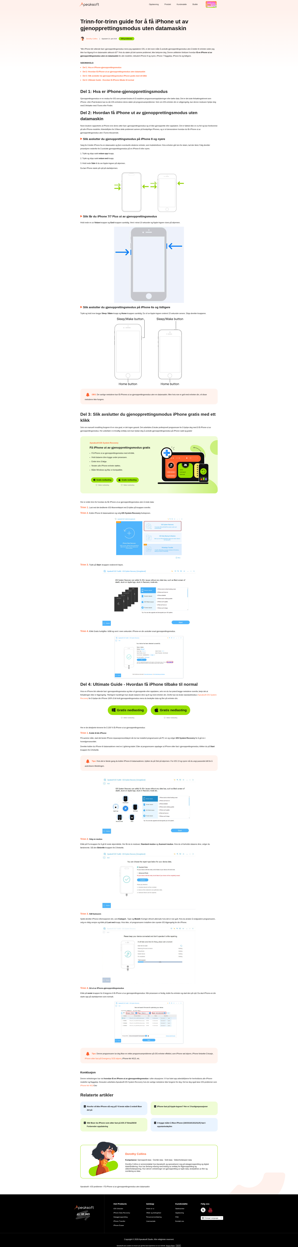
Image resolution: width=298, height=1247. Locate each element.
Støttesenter (179, 1209)
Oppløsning (154, 4)
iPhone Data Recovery (121, 1213)
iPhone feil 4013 (87, 1086)
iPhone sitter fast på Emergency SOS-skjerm (103, 1059)
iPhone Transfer (119, 1221)
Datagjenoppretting (120, 1217)
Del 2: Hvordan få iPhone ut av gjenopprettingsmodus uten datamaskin (114, 72)
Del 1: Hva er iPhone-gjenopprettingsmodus (102, 67)
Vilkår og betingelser (153, 1213)
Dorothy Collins (91, 39)
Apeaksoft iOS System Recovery (104, 443)
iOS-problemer (126, 39)
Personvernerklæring (154, 1217)
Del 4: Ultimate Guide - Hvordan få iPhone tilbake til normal (108, 80)
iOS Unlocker (118, 1209)
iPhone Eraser (118, 1225)
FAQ (177, 1217)
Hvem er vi (150, 1209)
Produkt (167, 4)
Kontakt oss (179, 1221)
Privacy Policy (170, 1246)
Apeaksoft (84, 1187)
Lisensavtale (150, 1221)
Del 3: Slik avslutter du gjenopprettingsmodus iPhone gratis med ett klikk (115, 76)
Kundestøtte (182, 4)
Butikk (195, 4)
